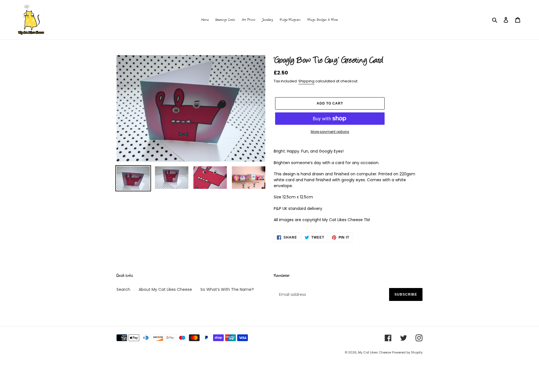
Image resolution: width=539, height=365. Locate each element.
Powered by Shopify (407, 352)
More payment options (330, 131)
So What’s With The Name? (227, 289)
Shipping (306, 81)
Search (123, 289)
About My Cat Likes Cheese (165, 289)
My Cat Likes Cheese (374, 352)
